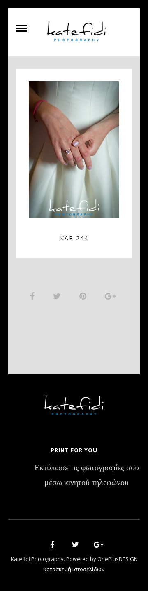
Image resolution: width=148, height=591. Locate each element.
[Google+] (96, 546)
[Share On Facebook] (33, 296)
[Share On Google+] (111, 296)
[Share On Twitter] (58, 296)
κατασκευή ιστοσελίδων (74, 569)
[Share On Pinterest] (84, 296)
